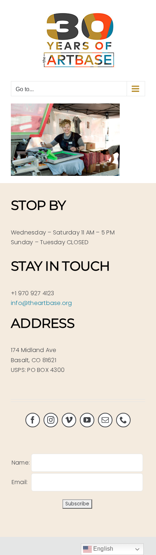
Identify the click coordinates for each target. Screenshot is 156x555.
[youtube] (87, 420)
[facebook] (32, 420)
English (103, 549)
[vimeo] (69, 420)
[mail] (105, 420)
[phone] (123, 420)
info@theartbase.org (41, 303)
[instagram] (51, 420)
